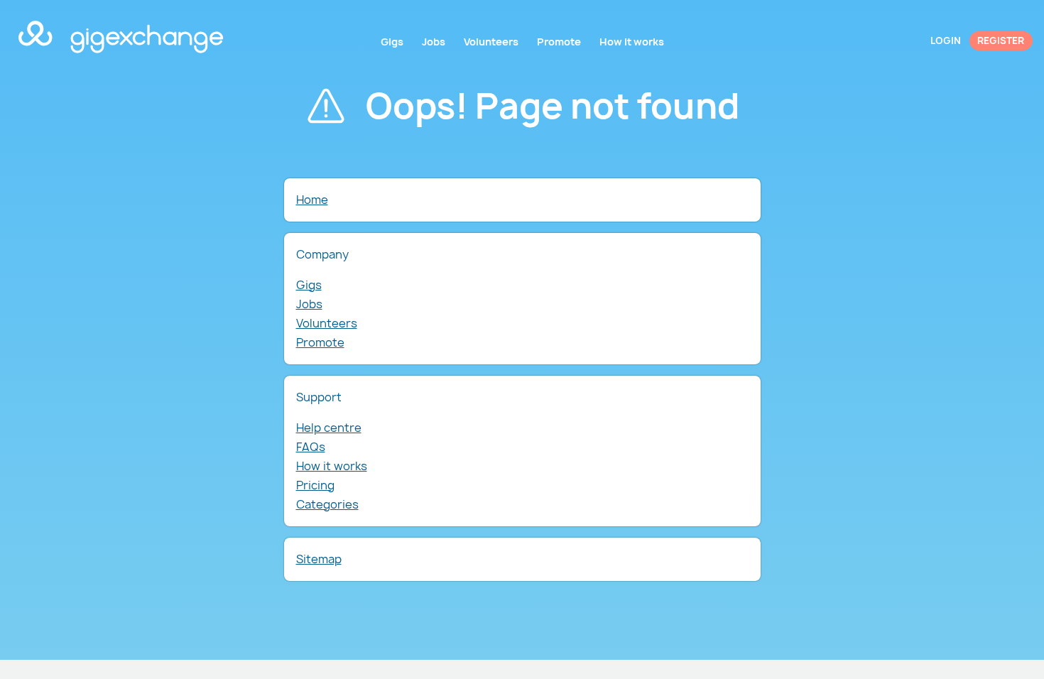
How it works (331, 466)
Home (312, 199)
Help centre (328, 427)
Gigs (309, 285)
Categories (327, 504)
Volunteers (326, 323)
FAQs (310, 447)
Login (945, 40)
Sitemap (319, 559)
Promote (320, 342)
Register (1000, 40)
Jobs (309, 304)
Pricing (315, 485)
